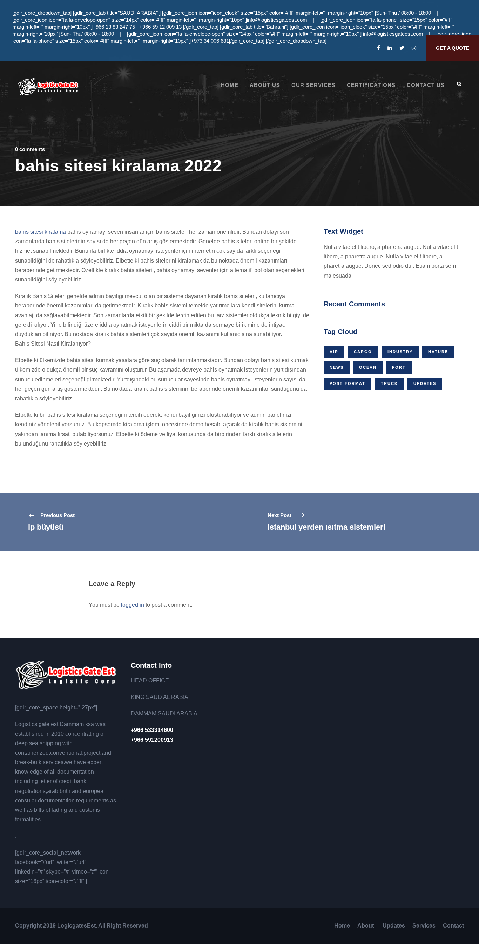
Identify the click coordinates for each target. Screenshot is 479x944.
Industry (400, 351)
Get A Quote (452, 48)
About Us (265, 85)
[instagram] (414, 48)
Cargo (363, 351)
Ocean (368, 367)
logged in (132, 605)
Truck (389, 383)
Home (229, 85)
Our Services (313, 85)
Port (399, 367)
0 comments (30, 149)
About (366, 926)
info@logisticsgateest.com (277, 20)
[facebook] (378, 48)
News (337, 367)
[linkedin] (389, 48)
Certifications (371, 85)
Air (334, 351)
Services (424, 926)
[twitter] (401, 48)
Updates (424, 383)
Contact (453, 926)
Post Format (347, 383)
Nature (438, 351)
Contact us (426, 85)
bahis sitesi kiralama (40, 232)
